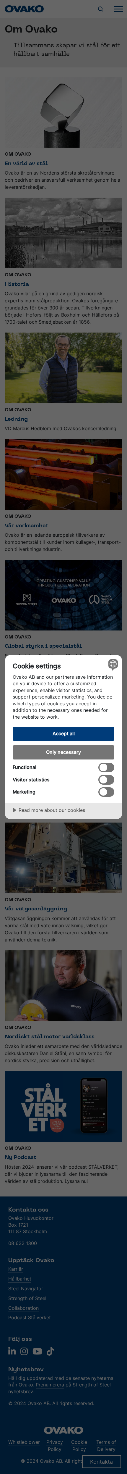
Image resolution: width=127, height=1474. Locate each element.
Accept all (64, 733)
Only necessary (63, 752)
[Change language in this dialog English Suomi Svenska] (112, 664)
